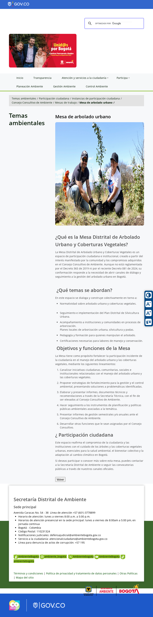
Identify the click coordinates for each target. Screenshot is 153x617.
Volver (60, 479)
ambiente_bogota (55, 556)
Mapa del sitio (25, 577)
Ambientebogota (83, 556)
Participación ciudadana (54, 98)
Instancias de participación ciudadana (96, 98)
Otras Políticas (129, 573)
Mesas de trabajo (66, 102)
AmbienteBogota (28, 556)
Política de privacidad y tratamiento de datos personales (81, 573)
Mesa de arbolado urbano (96, 102)
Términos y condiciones (28, 573)
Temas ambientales (24, 98)
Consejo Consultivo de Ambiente (32, 102)
